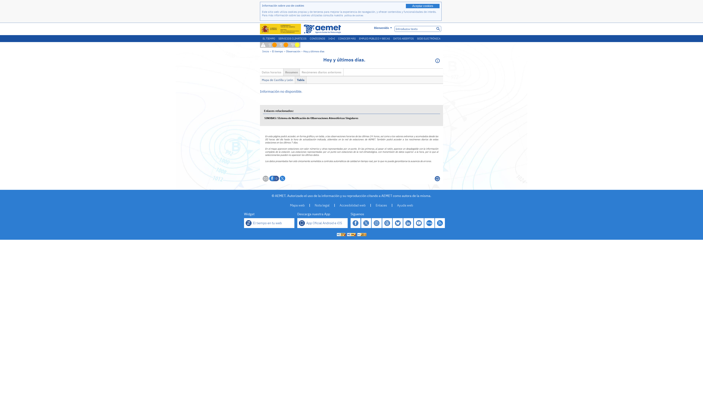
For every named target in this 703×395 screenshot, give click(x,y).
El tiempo (269, 38)
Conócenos (317, 38)
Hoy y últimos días (313, 51)
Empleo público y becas (374, 38)
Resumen (291, 72)
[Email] (266, 180)
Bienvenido (381, 28)
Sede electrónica (428, 38)
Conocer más (347, 38)
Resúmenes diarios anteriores (321, 72)
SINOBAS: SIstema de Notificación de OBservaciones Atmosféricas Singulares (311, 118)
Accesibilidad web (353, 205)
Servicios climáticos (292, 38)
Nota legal (322, 205)
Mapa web (297, 205)
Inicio (265, 51)
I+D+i (331, 38)
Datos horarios (271, 72)
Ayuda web (405, 205)
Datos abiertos (403, 38)
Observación (293, 51)
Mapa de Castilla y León (277, 80)
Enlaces (381, 205)
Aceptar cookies (422, 5)
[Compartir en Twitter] (282, 178)
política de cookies (353, 15)
